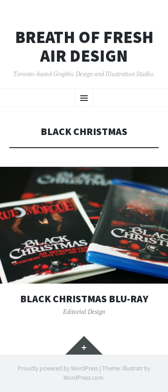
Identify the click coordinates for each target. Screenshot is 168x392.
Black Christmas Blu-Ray (84, 298)
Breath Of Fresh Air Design (84, 46)
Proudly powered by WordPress (58, 368)
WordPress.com (83, 378)
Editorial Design (84, 311)
